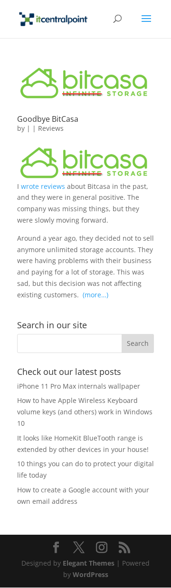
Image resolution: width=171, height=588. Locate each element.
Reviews (51, 128)
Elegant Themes (88, 563)
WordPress (90, 574)
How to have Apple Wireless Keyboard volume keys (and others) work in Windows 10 (84, 412)
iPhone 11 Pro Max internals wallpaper (78, 386)
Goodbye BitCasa (47, 119)
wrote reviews (44, 186)
